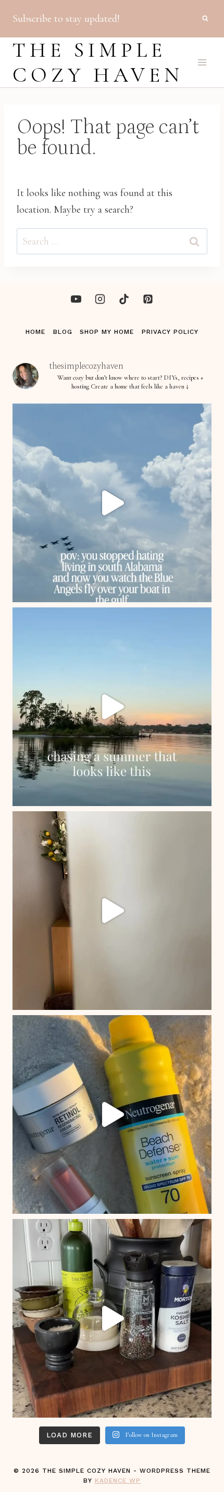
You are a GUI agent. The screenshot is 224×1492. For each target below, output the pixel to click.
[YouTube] (76, 299)
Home (35, 331)
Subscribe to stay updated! (66, 18)
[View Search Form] (205, 18)
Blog (62, 331)
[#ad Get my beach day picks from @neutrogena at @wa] (112, 1114)
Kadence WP (118, 1480)
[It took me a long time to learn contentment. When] (112, 503)
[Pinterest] (148, 299)
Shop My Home (107, 331)
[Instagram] (100, 299)
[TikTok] (124, 299)
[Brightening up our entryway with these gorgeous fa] (112, 910)
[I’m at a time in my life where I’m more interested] (112, 1318)
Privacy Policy (170, 331)
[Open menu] (201, 62)
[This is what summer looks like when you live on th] (112, 706)
